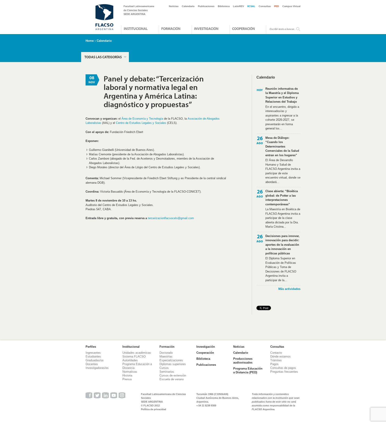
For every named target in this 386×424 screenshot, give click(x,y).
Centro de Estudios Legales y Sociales (141, 123)
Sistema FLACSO (134, 356)
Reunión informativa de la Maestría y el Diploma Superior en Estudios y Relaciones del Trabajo (282, 95)
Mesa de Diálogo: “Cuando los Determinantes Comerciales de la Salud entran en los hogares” (282, 146)
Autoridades (130, 360)
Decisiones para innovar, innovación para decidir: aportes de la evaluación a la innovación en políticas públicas (282, 244)
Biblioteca (224, 6)
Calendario (188, 6)
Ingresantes (93, 352)
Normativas (129, 371)
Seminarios (166, 371)
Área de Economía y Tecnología (142, 118)
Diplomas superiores (172, 364)
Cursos (164, 368)
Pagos (274, 364)
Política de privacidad (153, 409)
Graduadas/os (95, 360)
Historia (127, 375)
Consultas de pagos (283, 368)
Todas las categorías (103, 57)
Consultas (265, 6)
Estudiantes (93, 356)
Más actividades (289, 289)
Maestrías (165, 356)
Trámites (276, 360)
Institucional (136, 28)
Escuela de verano (171, 379)
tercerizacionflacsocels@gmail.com (171, 218)
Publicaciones (206, 6)
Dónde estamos (280, 356)
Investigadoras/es (97, 368)
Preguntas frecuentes (284, 371)
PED (276, 6)
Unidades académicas (136, 352)
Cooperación (243, 28)
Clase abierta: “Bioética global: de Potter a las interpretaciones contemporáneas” (281, 197)
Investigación (206, 28)
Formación (170, 28)
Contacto (276, 352)
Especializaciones (171, 360)
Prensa (127, 379)
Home (90, 40)
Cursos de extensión (172, 375)
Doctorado (166, 352)
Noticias (173, 6)
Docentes (92, 364)
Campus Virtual (291, 6)
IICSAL (251, 6)
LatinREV (238, 6)
